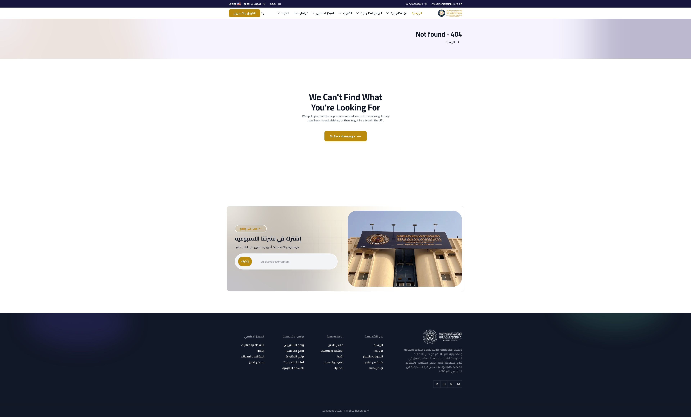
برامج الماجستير (295, 350)
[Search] (262, 13)
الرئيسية (417, 13)
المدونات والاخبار (373, 356)
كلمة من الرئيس (373, 362)
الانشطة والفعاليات (331, 350)
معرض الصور (335, 345)
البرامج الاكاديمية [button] (371, 13)
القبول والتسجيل (244, 13)
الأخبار (340, 356)
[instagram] (451, 384)
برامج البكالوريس (294, 345)
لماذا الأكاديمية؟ (293, 362)
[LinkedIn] (458, 384)
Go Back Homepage (343, 136)
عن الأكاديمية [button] (398, 13)
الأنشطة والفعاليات (252, 345)
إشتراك (245, 261)
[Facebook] (437, 384)
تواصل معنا (301, 13)
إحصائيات (338, 368)
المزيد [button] (285, 13)
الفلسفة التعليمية (293, 368)
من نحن (378, 350)
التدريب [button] (347, 13)
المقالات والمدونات (252, 356)
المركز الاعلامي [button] (325, 13)
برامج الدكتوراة (295, 356)
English (233, 4)
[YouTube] (444, 384)
